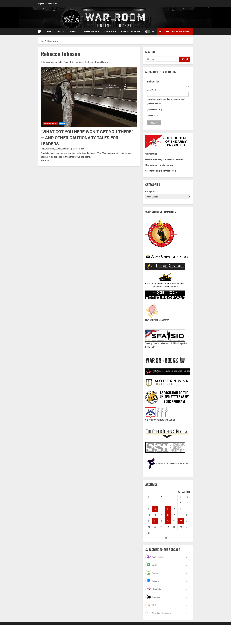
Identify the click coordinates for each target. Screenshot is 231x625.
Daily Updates (154, 104)
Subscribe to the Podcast (178, 31)
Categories (150, 191)
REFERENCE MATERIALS (130, 31)
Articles (60, 31)
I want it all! (153, 115)
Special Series (90, 31)
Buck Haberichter (62, 149)
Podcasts (74, 31)
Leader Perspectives (50, 123)
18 (155, 521)
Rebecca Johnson (47, 149)
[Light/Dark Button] (147, 31)
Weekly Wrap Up (155, 109)
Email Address (154, 90)
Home (49, 31)
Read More (45, 160)
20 (168, 521)
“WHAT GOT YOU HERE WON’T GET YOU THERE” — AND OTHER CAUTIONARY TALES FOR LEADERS (89, 97)
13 (168, 515)
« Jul (165, 537)
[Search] (153, 31)
